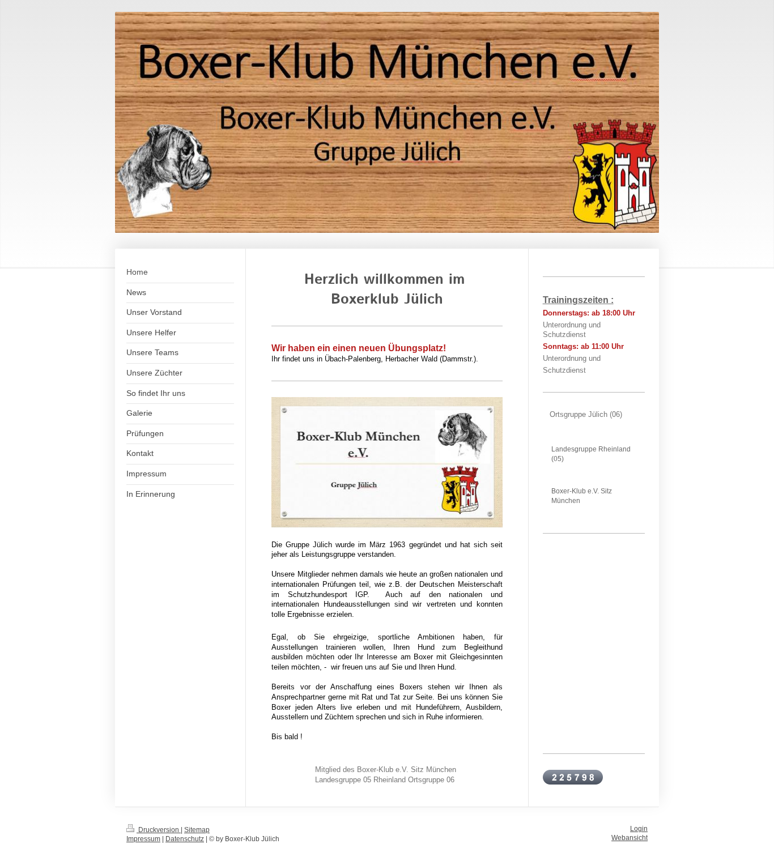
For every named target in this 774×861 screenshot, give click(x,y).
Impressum (143, 838)
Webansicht (629, 837)
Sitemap (197, 829)
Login (639, 828)
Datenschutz (184, 838)
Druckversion (159, 829)
